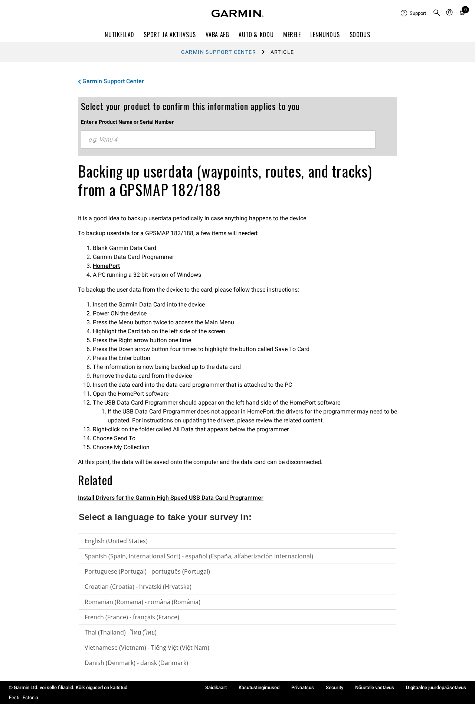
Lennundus (325, 34)
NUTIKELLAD (119, 34)
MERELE (292, 34)
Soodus (360, 34)
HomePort (106, 265)
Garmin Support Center (218, 52)
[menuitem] (414, 13)
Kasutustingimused (259, 687)
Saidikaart (216, 687)
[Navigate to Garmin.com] (237, 13)
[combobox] (228, 139)
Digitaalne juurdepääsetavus (436, 687)
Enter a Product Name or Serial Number (127, 122)
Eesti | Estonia (23, 697)
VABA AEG (217, 34)
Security (334, 687)
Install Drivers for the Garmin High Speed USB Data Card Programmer (170, 497)
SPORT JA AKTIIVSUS (170, 34)
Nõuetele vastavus (374, 687)
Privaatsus (302, 687)
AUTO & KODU (256, 34)
